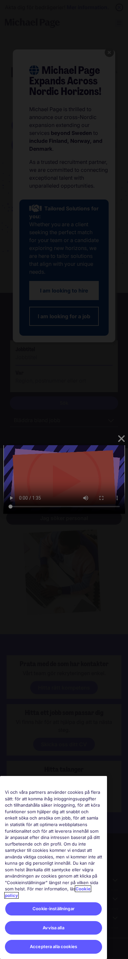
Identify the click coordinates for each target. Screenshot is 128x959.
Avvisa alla (53, 927)
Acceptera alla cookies (53, 946)
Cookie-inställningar (53, 908)
